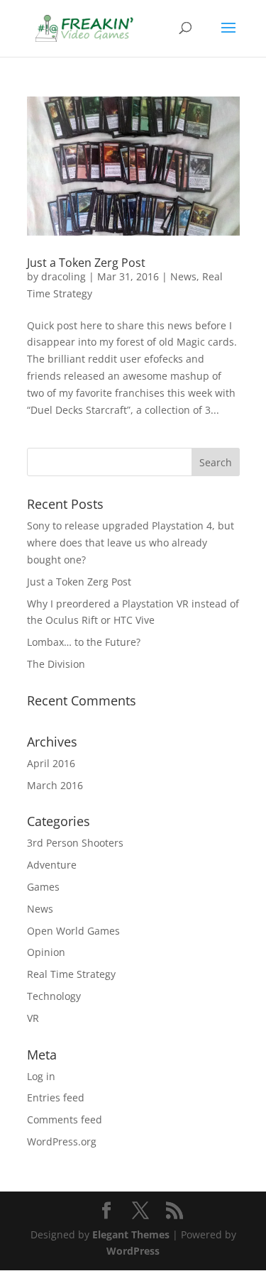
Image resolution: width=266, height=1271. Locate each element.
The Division (56, 664)
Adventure (52, 864)
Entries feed (55, 1097)
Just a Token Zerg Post (86, 262)
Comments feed (64, 1119)
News (183, 276)
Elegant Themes (131, 1234)
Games (43, 886)
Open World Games (73, 930)
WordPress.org (61, 1141)
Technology (54, 996)
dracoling (63, 276)
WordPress (133, 1251)
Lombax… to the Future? (83, 642)
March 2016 (55, 785)
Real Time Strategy (71, 974)
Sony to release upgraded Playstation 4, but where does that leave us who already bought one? (130, 542)
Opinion (46, 952)
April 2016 (51, 763)
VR (33, 1018)
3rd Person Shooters (75, 842)
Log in (41, 1076)
